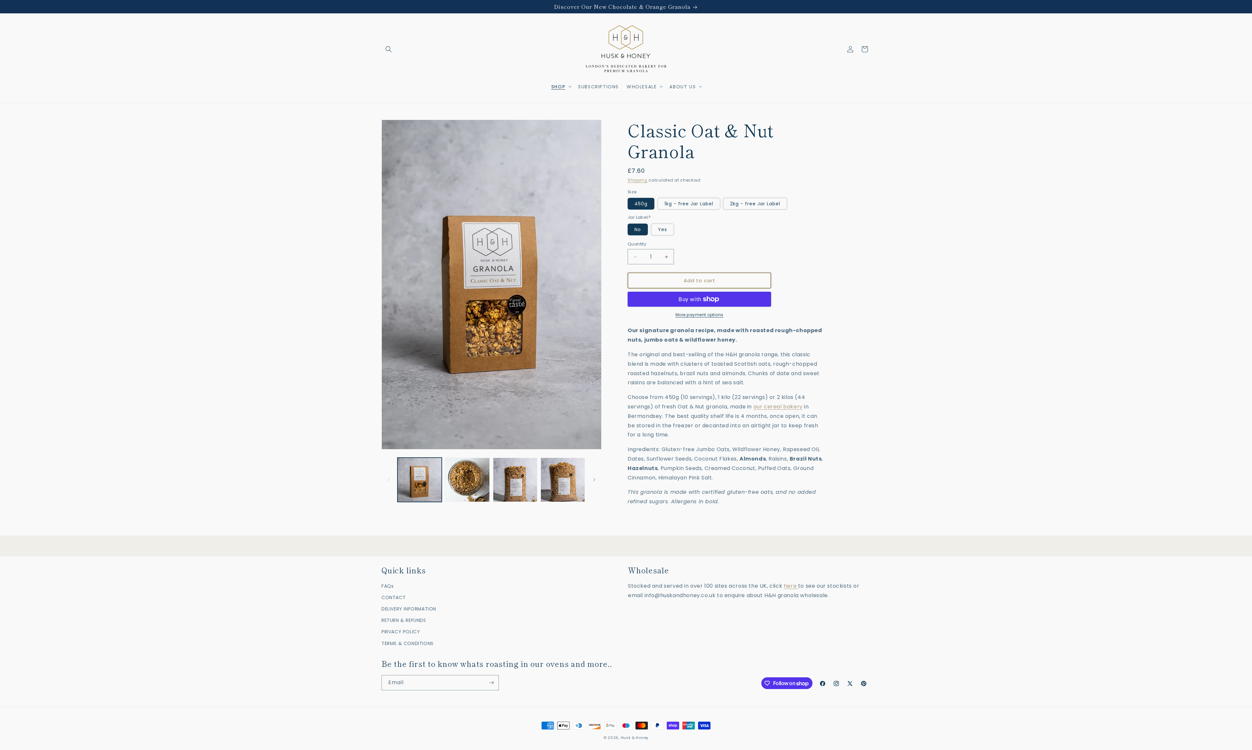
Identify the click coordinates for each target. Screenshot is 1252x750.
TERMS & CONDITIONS (407, 643)
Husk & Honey (634, 737)
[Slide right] (594, 480)
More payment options (699, 314)
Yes (662, 229)
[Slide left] (388, 480)
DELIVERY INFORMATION (408, 609)
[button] (388, 49)
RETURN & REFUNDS (403, 620)
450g (641, 203)
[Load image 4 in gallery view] (563, 480)
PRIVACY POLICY (400, 631)
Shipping (638, 180)
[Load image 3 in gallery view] (515, 480)
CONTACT (393, 597)
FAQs (387, 586)
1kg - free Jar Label (688, 203)
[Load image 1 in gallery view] (419, 480)
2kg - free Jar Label (755, 203)
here (791, 586)
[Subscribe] (491, 682)
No (637, 229)
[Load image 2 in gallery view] (467, 480)
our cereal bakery (778, 406)
